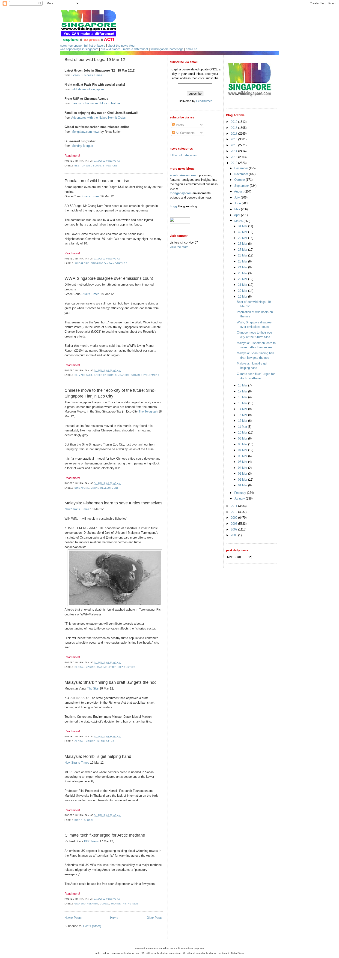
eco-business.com (183, 175)
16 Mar (243, 397)
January (240, 498)
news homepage (71, 45)
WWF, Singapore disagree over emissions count (109, 278)
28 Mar (243, 243)
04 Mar (243, 468)
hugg (173, 206)
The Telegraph (148, 411)
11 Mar (243, 426)
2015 (234, 145)
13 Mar (243, 415)
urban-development (145, 375)
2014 (234, 151)
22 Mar (243, 279)
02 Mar (243, 479)
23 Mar (243, 273)
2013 (234, 157)
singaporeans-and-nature (109, 263)
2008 (234, 523)
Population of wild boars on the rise (97, 180)
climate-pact (83, 375)
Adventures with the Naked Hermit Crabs (98, 117)
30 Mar (243, 232)
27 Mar (243, 249)
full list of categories (183, 155)
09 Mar (243, 438)
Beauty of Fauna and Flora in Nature (95, 103)
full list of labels (94, 45)
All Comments (185, 133)
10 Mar (243, 432)
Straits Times (90, 196)
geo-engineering (86, 904)
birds (78, 820)
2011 (234, 506)
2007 (234, 529)
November (241, 174)
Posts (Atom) (92, 926)
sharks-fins (105, 741)
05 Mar (243, 462)
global (79, 667)
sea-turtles (127, 667)
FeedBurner (204, 101)
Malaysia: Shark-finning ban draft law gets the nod (111, 682)
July (237, 197)
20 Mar (243, 290)
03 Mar (243, 473)
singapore (110, 166)
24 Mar (243, 267)
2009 (234, 517)
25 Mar (243, 261)
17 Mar (243, 391)
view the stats (179, 247)
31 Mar (243, 226)
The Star (93, 688)
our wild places (111, 49)
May (237, 209)
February (240, 492)
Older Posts (155, 917)
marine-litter (107, 667)
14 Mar (243, 409)
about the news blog (121, 45)
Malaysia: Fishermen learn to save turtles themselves (113, 503)
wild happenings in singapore (79, 49)
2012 (234, 163)
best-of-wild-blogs (87, 166)
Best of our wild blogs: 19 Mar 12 (95, 59)
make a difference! (135, 49)
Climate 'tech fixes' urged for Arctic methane (105, 835)
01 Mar (243, 485)
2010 (234, 512)
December (241, 168)
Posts (179, 125)
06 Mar (243, 456)
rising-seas (131, 904)
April (237, 215)
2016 (234, 139)
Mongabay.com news (85, 131)
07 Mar (243, 450)
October (240, 179)
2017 (234, 133)
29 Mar (243, 238)
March (239, 221)
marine (90, 667)
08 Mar (243, 444)
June (238, 203)
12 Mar (243, 420)
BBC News (91, 841)
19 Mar (243, 296)
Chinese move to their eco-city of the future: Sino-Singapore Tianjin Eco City (110, 393)
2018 (234, 128)
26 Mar (243, 255)
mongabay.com (181, 193)
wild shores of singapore (87, 89)
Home (114, 917)
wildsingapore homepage (167, 49)
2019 (234, 122)
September (242, 185)
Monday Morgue (82, 146)
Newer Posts (73, 917)
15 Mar (243, 403)
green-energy (103, 375)
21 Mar (243, 284)
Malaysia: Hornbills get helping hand (98, 756)
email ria (191, 49)
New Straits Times (77, 509)
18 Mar (243, 385)
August (239, 191)
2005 (234, 535)
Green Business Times (86, 75)
